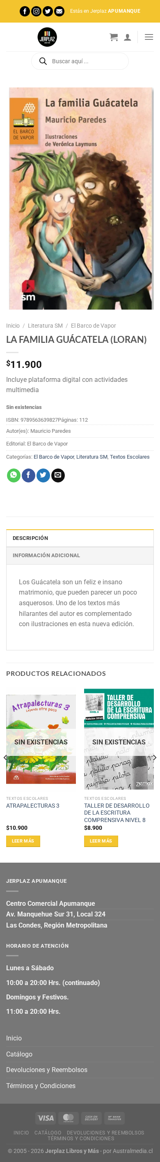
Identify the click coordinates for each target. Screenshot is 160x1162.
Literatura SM (45, 325)
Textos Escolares (130, 457)
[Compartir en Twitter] (43, 475)
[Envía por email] (58, 475)
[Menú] (149, 37)
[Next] (154, 774)
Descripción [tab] (30, 538)
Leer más (23, 841)
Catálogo (19, 1054)
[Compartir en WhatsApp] (14, 475)
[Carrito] (114, 37)
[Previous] (6, 774)
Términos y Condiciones (40, 1086)
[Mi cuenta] (127, 37)
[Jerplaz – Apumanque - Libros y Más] (47, 37)
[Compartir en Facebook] (28, 475)
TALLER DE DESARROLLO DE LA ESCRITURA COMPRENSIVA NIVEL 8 (117, 812)
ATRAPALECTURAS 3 (32, 805)
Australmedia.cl (133, 1151)
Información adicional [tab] (46, 555)
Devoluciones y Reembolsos (46, 1070)
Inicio (13, 325)
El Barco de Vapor (93, 325)
